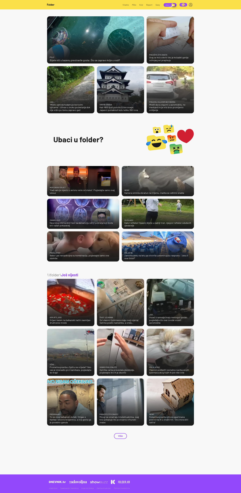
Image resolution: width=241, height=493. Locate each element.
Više (120, 436)
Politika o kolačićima (122, 488)
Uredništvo (53, 488)
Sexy (158, 5)
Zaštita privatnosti (104, 488)
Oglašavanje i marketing (69, 488)
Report (149, 5)
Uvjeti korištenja (87, 488)
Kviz (141, 5)
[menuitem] (191, 4)
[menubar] (191, 4)
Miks (134, 5)
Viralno (126, 5)
